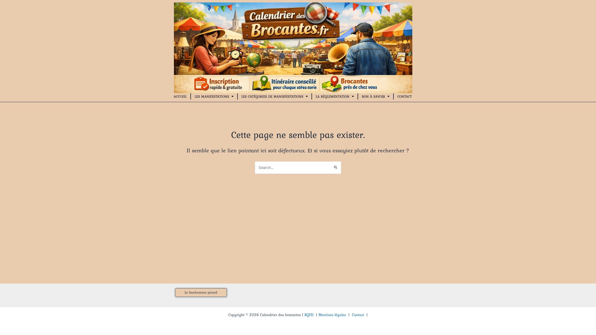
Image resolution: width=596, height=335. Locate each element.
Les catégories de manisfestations (272, 96)
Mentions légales (332, 315)
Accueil (180, 96)
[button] (201, 292)
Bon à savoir (373, 96)
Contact (404, 96)
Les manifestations (212, 96)
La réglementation (332, 96)
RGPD (309, 315)
